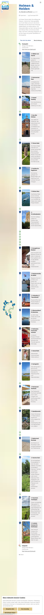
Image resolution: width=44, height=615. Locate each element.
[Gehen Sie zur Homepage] (6, 5)
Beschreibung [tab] (38, 40)
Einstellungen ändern (10, 612)
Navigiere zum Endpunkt (28, 551)
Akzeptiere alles (10, 609)
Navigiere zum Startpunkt (29, 49)
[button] (4, 304)
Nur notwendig (25, 609)
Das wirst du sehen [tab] (25, 40)
